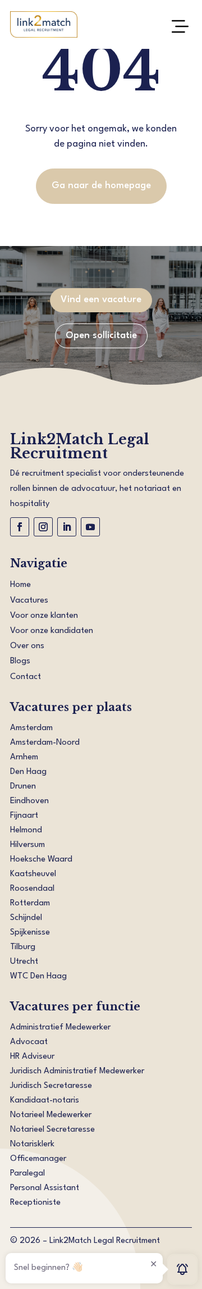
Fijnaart (24, 816)
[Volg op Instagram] (43, 526)
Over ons (27, 646)
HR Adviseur (32, 1057)
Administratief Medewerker (60, 1027)
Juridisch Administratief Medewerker (77, 1071)
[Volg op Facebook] (19, 526)
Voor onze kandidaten (51, 631)
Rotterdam (30, 903)
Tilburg (22, 947)
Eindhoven (29, 801)
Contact (25, 677)
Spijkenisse (30, 932)
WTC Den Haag (38, 976)
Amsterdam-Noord (45, 743)
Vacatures (29, 600)
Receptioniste (35, 1203)
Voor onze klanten (44, 616)
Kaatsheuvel (33, 874)
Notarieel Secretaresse (52, 1130)
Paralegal (27, 1173)
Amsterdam (31, 728)
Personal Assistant (44, 1188)
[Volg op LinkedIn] (66, 526)
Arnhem (24, 757)
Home (20, 585)
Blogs (20, 661)
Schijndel (26, 918)
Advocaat (29, 1042)
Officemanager (38, 1159)
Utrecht (24, 962)
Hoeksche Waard (41, 859)
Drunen (23, 786)
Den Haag (28, 772)
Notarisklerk (32, 1144)
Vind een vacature (101, 299)
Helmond (26, 830)
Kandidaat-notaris (44, 1100)
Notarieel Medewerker (50, 1115)
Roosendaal (32, 889)
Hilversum (27, 845)
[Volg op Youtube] (90, 526)
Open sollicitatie (101, 335)
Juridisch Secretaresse (51, 1086)
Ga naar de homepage (101, 185)
